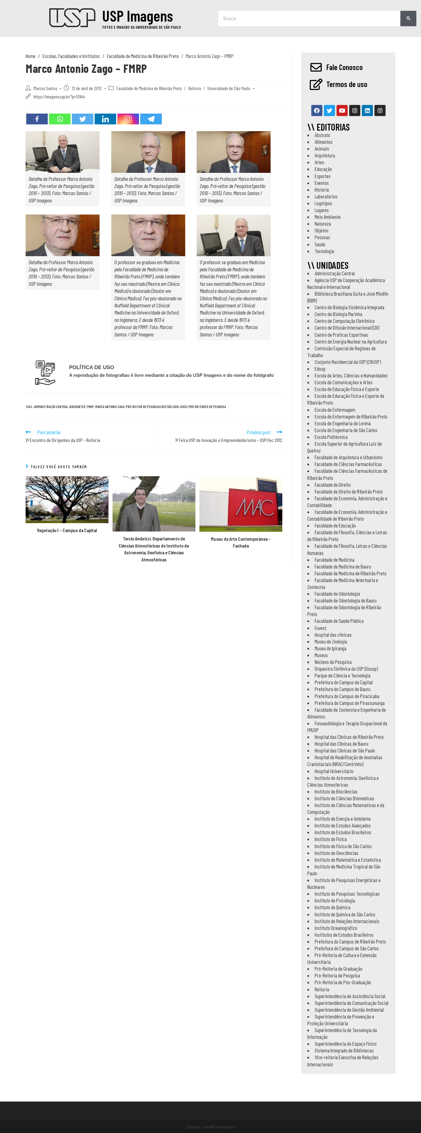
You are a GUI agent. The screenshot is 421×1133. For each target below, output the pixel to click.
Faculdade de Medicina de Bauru (343, 566)
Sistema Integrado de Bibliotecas (344, 1050)
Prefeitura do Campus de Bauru (342, 689)
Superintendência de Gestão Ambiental (349, 1009)
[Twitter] (82, 119)
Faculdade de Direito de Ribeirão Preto (349, 491)
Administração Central (335, 273)
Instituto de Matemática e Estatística (348, 859)
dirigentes (77, 407)
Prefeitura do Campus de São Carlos (347, 948)
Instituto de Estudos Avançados (343, 825)
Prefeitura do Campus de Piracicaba (347, 696)
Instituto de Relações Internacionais (347, 921)
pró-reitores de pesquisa (207, 407)
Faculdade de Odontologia (337, 593)
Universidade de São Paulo (228, 88)
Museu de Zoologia (331, 641)
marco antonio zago (110, 407)
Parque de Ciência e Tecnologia (342, 675)
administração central (51, 407)
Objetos (322, 230)
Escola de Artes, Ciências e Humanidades (351, 375)
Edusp (320, 368)
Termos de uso (346, 84)
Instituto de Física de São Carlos (343, 846)
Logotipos (323, 203)
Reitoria (194, 88)
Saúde (320, 244)
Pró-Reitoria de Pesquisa (337, 975)
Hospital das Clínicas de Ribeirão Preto (349, 737)
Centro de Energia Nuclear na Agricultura (351, 341)
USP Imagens (137, 15)
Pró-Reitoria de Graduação (338, 968)
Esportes (323, 176)
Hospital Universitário (334, 771)
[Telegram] (151, 119)
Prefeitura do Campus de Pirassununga (350, 703)
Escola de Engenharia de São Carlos (346, 430)
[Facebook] (37, 119)
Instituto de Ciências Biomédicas (344, 798)
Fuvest (320, 628)
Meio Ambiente (328, 217)
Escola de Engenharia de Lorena (343, 423)
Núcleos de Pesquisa (333, 662)
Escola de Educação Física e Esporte (347, 389)
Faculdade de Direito (333, 484)
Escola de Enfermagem (335, 409)
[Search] (408, 18)
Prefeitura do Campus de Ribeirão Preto (350, 941)
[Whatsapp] (60, 119)
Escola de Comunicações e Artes (344, 382)
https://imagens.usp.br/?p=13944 (59, 96)
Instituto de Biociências (336, 791)
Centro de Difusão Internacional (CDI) (347, 327)
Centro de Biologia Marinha (338, 314)
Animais (322, 148)
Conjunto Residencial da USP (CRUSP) (348, 362)
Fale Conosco (344, 67)
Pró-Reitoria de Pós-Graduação (343, 982)
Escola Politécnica (331, 437)
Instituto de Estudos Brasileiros (343, 832)
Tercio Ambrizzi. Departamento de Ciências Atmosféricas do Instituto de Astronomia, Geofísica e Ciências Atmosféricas (154, 548)
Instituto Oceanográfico (336, 928)
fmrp (90, 407)
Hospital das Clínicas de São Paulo (345, 750)
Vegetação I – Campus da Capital (67, 530)
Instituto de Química (332, 907)
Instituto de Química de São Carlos (345, 914)
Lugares (322, 210)
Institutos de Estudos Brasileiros (344, 934)
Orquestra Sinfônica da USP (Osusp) (346, 668)
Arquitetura (325, 155)
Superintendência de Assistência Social (350, 996)
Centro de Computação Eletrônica (344, 321)
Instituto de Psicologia (335, 900)
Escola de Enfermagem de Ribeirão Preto (351, 416)
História (322, 189)
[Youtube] (342, 110)
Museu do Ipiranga (330, 648)
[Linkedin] (105, 119)
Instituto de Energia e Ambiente (343, 818)
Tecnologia (324, 251)
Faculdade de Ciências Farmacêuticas (348, 464)
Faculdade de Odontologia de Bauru (346, 600)
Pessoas (322, 237)
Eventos (322, 183)
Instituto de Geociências (336, 853)
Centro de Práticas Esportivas (341, 334)
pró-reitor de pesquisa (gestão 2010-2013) (156, 407)
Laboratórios (326, 196)
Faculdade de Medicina (334, 559)
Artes (319, 162)
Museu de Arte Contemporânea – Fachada (241, 542)
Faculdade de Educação (335, 525)
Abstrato (322, 135)
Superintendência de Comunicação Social (351, 1003)
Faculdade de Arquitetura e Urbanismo (348, 457)
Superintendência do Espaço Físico (346, 1043)
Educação (323, 169)
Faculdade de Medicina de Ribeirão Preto (149, 88)
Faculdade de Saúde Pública (339, 621)
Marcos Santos (45, 88)
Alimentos (324, 142)
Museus (321, 655)
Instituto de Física (331, 839)
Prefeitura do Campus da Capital (344, 682)
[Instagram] (128, 119)
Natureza (323, 223)
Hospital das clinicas (333, 634)
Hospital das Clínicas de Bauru (341, 743)
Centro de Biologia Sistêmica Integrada (349, 307)
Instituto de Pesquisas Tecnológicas (347, 893)
